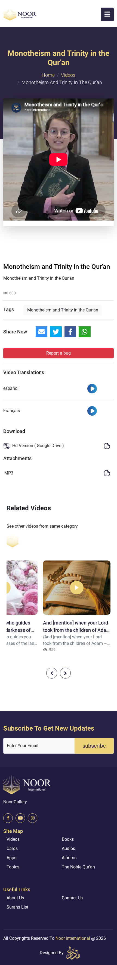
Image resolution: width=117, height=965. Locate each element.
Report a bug (58, 353)
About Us (15, 897)
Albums (69, 857)
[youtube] (20, 818)
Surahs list (17, 907)
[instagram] (32, 818)
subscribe (94, 746)
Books (68, 839)
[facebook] (8, 818)
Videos (68, 75)
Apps (11, 857)
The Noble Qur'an (78, 867)
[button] (107, 14)
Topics (13, 867)
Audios (68, 848)
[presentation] (51, 673)
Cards (12, 848)
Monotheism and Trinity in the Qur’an (62, 310)
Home (48, 75)
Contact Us (72, 897)
